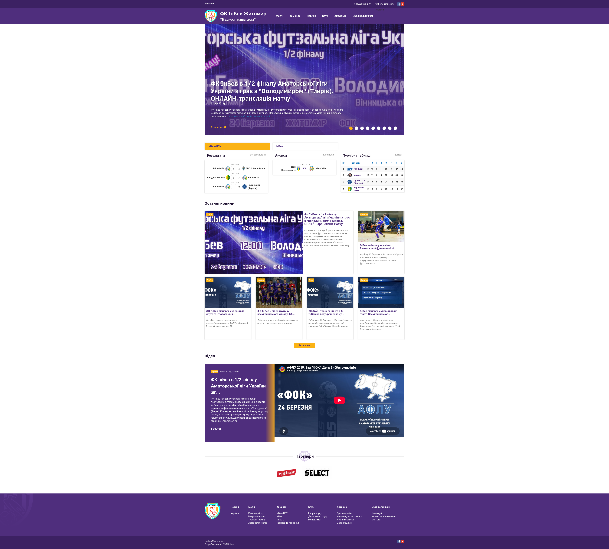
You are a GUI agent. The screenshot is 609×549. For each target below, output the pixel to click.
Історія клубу (315, 513)
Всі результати (258, 154)
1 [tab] (351, 128)
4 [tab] (368, 128)
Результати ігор (256, 516)
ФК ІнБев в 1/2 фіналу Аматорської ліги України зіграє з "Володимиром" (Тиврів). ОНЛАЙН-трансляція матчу (272, 90)
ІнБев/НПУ (282, 513)
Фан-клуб (377, 513)
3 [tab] (362, 128)
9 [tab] (395, 128)
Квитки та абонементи (384, 516)
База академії (344, 523)
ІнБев (279, 516)
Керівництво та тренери (349, 516)
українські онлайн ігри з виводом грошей (249, 116)
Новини (311, 15)
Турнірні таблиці (256, 519)
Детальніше (217, 127)
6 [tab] (379, 128)
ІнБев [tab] (279, 146)
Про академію (344, 513)
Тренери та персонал (288, 523)
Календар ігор (255, 513)
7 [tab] (384, 128)
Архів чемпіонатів (257, 523)
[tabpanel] (304, 79)
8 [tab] (390, 128)
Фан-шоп (376, 519)
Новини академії (345, 519)
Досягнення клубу (317, 516)
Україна (235, 513)
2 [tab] (356, 128)
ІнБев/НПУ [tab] (214, 146)
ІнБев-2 (280, 519)
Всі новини (304, 345)
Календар (328, 154)
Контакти (209, 3)
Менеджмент (315, 519)
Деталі (398, 154)
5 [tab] (373, 128)
